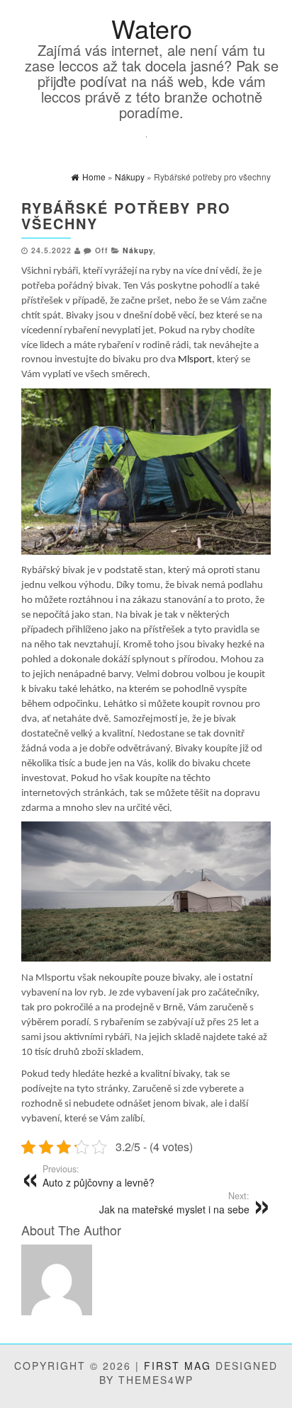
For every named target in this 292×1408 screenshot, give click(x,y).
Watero (151, 28)
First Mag (177, 1365)
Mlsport (195, 359)
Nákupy (138, 250)
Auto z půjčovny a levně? (99, 1175)
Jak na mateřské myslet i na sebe (174, 1202)
